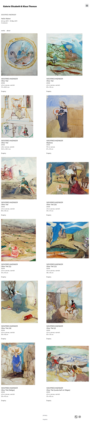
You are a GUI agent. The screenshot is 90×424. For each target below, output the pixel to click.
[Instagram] (79, 417)
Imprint (45, 419)
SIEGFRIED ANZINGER (8, 14)
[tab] (3, 31)
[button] (87, 5)
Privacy (45, 415)
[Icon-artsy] (76, 417)
